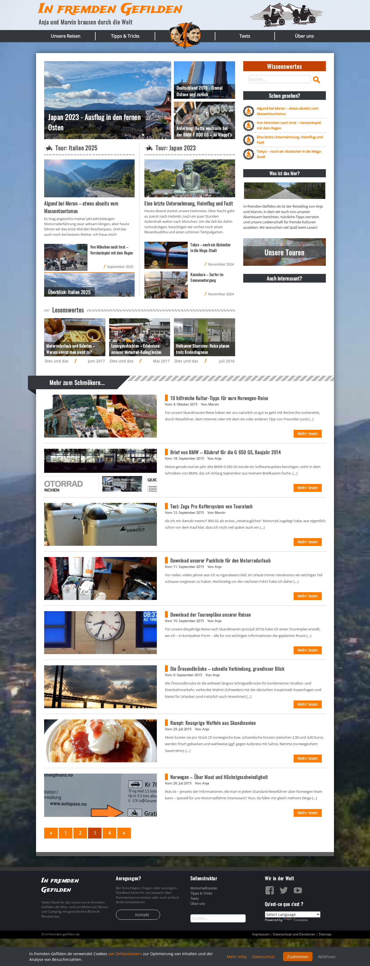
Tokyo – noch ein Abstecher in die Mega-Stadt (289, 154)
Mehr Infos (237, 956)
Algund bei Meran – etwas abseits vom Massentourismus (288, 111)
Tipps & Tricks (125, 36)
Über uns (304, 36)
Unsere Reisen (65, 36)
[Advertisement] (284, 320)
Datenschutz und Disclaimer (294, 934)
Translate (300, 920)
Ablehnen (327, 956)
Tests (244, 36)
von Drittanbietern (125, 953)
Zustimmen (298, 956)
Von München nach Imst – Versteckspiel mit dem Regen (289, 125)
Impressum (260, 934)
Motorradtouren (203, 888)
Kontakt (142, 914)
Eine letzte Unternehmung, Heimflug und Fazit (290, 140)
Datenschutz (263, 956)
